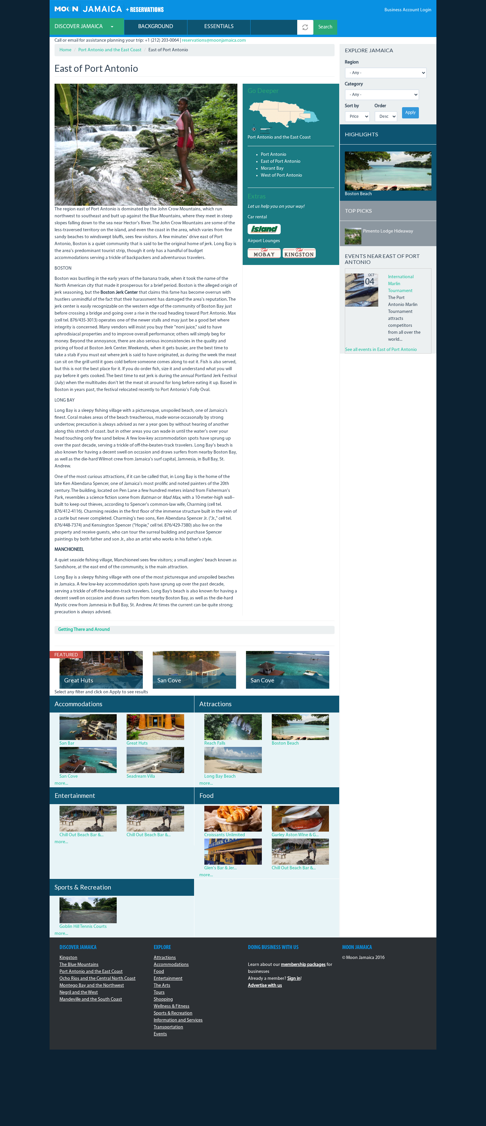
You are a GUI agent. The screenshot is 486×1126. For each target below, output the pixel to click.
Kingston (68, 957)
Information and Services (178, 1020)
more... (61, 783)
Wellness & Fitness (171, 1006)
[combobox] (274, 27)
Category (354, 84)
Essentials (219, 26)
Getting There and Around (84, 629)
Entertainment (168, 978)
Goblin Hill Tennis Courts (83, 926)
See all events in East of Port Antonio (381, 349)
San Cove (169, 680)
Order (380, 106)
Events (160, 1034)
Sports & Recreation (173, 1013)
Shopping (163, 999)
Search (325, 27)
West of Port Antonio (281, 175)
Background (155, 26)
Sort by (352, 106)
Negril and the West (79, 992)
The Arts (162, 985)
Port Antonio (273, 154)
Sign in (294, 978)
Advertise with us (265, 985)
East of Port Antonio (281, 161)
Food (159, 971)
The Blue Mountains (79, 964)
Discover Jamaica (79, 26)
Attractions (165, 957)
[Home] (109, 8)
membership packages (303, 964)
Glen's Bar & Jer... (220, 868)
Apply (410, 112)
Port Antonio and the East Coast (110, 50)
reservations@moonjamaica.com (214, 40)
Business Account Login (408, 10)
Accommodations (171, 964)
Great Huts (78, 680)
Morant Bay (272, 168)
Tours (159, 992)
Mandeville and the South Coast (91, 999)
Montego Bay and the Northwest (92, 985)
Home (65, 50)
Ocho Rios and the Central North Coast (98, 978)
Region (352, 62)
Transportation (168, 1027)
